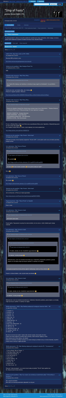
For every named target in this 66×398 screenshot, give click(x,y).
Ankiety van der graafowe (12, 66)
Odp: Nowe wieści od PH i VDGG (21, 53)
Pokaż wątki (15, 43)
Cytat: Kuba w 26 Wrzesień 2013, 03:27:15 (20, 247)
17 (14, 49)
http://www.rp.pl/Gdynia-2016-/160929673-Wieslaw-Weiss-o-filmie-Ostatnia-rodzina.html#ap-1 (27, 95)
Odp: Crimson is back (20, 210)
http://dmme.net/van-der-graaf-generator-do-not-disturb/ (18, 61)
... (13, 49)
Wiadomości (8, 43)
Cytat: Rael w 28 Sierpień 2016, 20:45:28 (17, 151)
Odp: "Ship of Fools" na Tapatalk (24, 201)
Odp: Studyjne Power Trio (26, 66)
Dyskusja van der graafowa (12, 135)
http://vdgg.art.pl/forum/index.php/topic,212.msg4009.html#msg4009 (25, 162)
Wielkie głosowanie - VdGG (13, 306)
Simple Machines (14, 394)
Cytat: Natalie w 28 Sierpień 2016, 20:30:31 (18, 155)
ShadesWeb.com (14, 396)
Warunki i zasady (54, 394)
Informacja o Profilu (9, 31)
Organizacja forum (10, 201)
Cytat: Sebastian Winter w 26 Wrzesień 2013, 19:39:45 (22, 243)
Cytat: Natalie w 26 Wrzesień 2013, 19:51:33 (18, 238)
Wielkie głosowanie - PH (12, 346)
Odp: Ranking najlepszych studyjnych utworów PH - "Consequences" (36, 346)
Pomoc (48, 394)
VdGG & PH (9, 53)
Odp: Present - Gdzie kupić (27, 135)
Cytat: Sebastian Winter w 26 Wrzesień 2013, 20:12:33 (20, 215)
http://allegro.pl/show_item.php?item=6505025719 (17, 130)
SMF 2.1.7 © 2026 (6, 394)
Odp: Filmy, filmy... (24, 75)
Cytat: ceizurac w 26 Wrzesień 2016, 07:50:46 (18, 80)
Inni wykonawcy (10, 146)
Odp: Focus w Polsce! (20, 146)
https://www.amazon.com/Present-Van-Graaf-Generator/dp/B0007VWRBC (23, 196)
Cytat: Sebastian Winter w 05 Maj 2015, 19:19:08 (18, 104)
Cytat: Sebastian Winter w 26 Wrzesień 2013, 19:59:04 (20, 234)
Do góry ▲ (60, 394)
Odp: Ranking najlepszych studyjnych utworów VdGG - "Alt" (36, 306)
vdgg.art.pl (42, 20)
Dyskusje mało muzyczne (12, 75)
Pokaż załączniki (23, 43)
